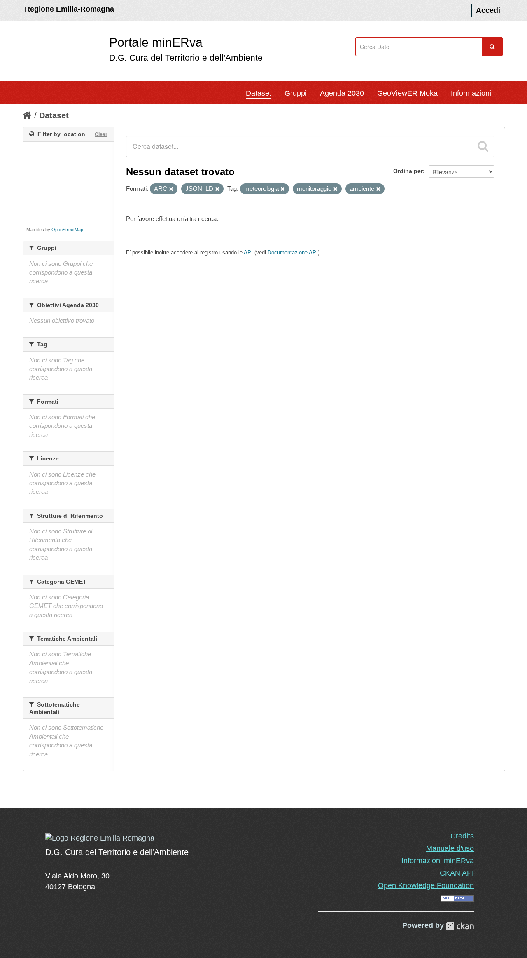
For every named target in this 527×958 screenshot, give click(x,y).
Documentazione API (293, 252)
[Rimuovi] (171, 189)
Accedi (488, 10)
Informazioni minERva (437, 861)
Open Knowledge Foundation (426, 885)
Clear (101, 134)
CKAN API (457, 873)
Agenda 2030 (342, 93)
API (248, 252)
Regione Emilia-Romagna (69, 9)
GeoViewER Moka (407, 93)
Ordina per (408, 171)
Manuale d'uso (450, 848)
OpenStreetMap (67, 229)
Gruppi (295, 93)
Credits (462, 836)
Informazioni (471, 93)
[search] (483, 146)
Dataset (258, 93)
